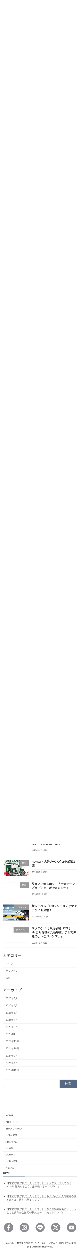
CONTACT (11, 1161)
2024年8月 (12, 1055)
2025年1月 (12, 1034)
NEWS (9, 1148)
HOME (9, 1115)
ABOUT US (12, 1122)
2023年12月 (12, 1070)
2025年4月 (12, 1019)
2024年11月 (12, 1041)
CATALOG (11, 1135)
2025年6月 (12, 1012)
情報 (8, 978)
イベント (10, 963)
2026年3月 (12, 998)
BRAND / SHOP (14, 1128)
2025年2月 (12, 1027)
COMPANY (12, 1154)
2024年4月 (12, 1063)
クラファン (12, 971)
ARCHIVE (11, 1141)
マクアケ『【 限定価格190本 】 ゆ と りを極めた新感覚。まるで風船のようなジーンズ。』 (54, 932)
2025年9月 (12, 1005)
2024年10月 (12, 1048)
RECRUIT (11, 1167)
